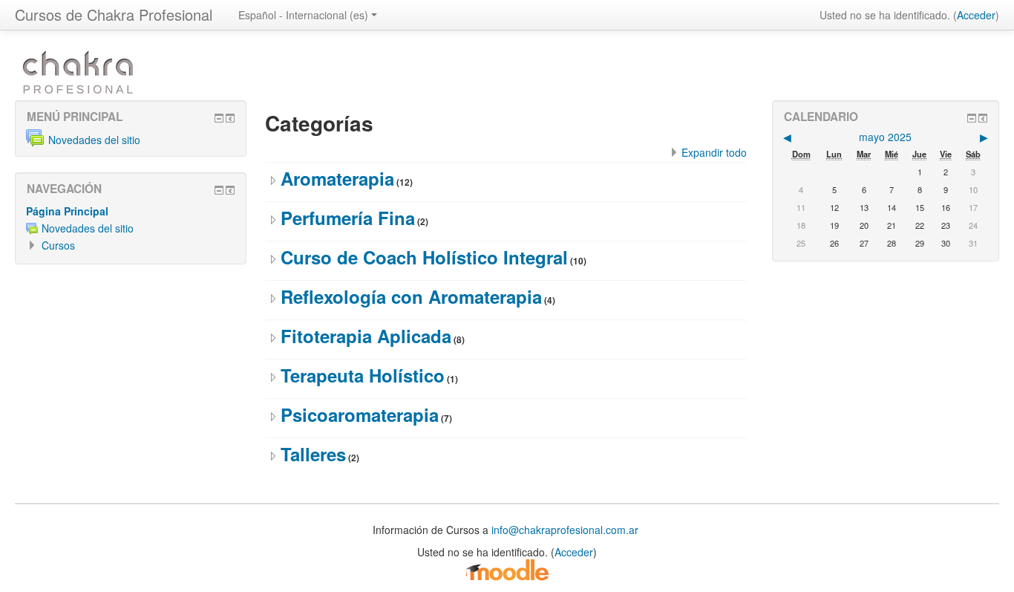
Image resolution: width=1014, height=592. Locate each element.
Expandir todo (714, 152)
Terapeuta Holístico (363, 375)
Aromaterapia (337, 178)
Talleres (313, 453)
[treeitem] (130, 211)
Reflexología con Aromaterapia (411, 296)
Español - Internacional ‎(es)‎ (303, 14)
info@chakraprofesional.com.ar (564, 529)
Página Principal (67, 211)
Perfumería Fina (348, 217)
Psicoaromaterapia (360, 414)
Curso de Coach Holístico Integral (424, 257)
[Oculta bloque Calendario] (971, 118)
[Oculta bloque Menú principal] (219, 118)
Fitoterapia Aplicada (366, 335)
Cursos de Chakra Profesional (113, 14)
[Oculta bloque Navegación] (219, 190)
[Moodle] (507, 569)
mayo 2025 (885, 136)
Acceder (976, 14)
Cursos (58, 245)
